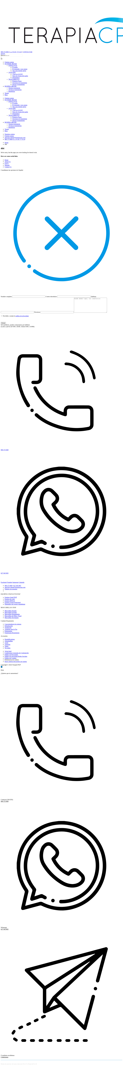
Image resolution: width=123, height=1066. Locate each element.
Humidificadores (10, 639)
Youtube (9, 582)
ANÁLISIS (12, 72)
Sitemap (7, 165)
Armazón (7, 644)
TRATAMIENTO (14, 79)
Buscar (3, 55)
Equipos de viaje (10, 599)
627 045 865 (17, 585)
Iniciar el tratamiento (18, 84)
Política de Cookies (10, 658)
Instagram (15, 582)
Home (6, 160)
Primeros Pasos (17, 81)
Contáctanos (4, 1057)
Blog (6, 95)
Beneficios (11, 91)
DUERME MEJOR (11, 64)
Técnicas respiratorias (15, 90)
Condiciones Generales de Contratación (17, 653)
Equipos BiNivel (10, 601)
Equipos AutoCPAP (11, 597)
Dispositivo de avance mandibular (15, 604)
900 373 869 (8, 585)
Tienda (7, 93)
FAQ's (7, 163)
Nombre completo (6, 296)
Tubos (6, 646)
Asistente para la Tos (11, 629)
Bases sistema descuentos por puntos (16, 661)
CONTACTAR (27, 52)
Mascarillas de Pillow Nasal (13, 616)
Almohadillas (9, 641)
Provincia (37, 312)
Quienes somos (9, 62)
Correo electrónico (51, 296)
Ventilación (8, 627)
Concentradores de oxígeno (13, 624)
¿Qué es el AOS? (17, 74)
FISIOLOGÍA (12, 65)
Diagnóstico (16, 77)
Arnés (6, 643)
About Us (8, 162)
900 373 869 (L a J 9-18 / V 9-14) (15, 139)
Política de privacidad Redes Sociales (16, 656)
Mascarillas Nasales (11, 611)
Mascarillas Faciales (11, 612)
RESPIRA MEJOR (10, 86)
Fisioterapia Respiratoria (12, 633)
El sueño (15, 67)
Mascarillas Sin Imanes (12, 617)
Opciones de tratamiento (19, 83)
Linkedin (21, 582)
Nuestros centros (10, 134)
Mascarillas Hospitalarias (12, 614)
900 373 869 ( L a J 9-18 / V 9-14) (11, 52)
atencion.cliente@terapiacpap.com (15, 137)
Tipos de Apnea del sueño (20, 76)
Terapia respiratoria (14, 88)
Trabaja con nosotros (11, 589)
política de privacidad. (22, 316)
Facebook (4, 582)
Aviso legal (8, 651)
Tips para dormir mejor (19, 71)
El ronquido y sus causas (19, 69)
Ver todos (7, 648)
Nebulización (9, 626)
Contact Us (8, 167)
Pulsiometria (8, 631)
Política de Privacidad (11, 654)
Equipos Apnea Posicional (13, 602)
